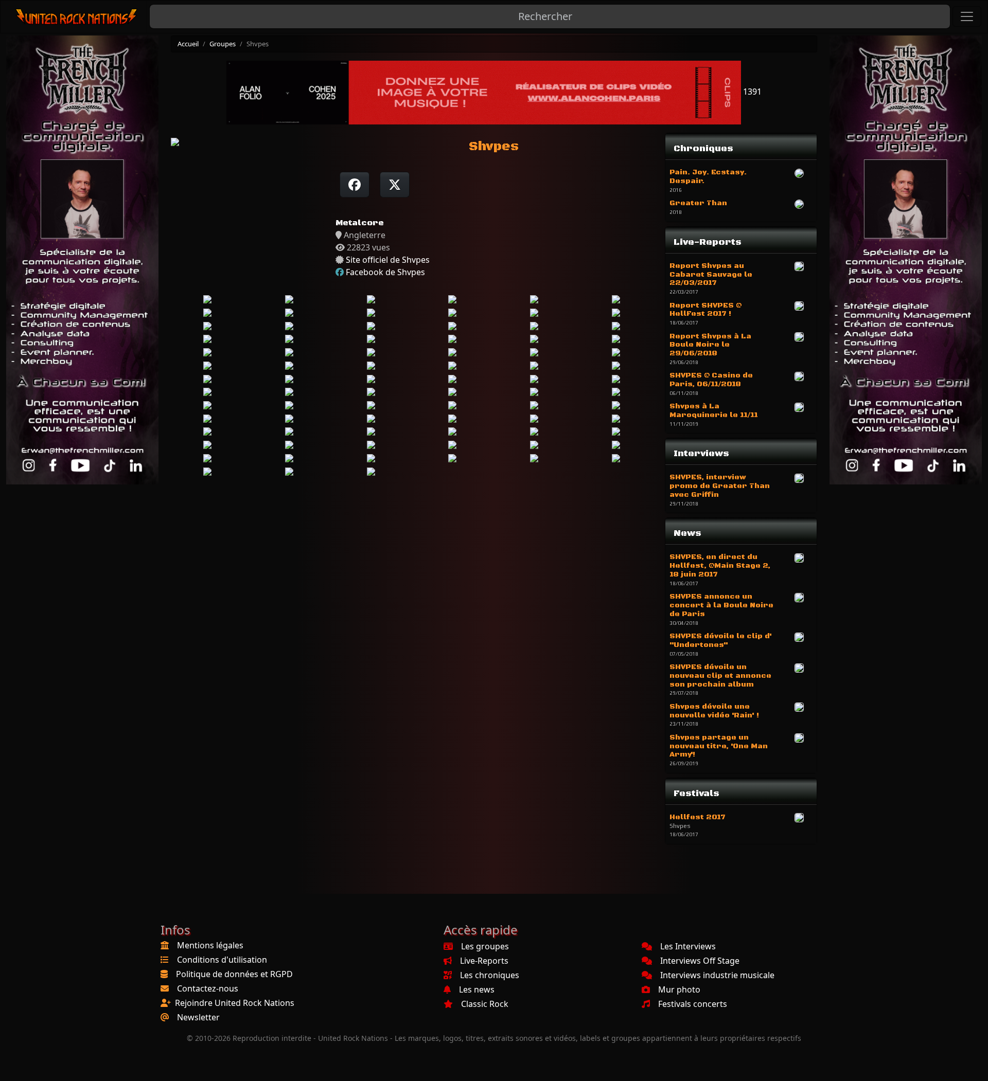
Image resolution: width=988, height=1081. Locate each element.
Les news (477, 989)
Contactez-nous (207, 988)
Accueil (188, 43)
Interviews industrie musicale (717, 975)
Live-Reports (484, 960)
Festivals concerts (692, 1004)
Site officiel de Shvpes (388, 259)
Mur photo (679, 989)
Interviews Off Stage (699, 960)
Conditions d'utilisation (222, 959)
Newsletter (198, 1017)
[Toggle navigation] (966, 16)
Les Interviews (688, 946)
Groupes (222, 43)
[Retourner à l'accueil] (77, 17)
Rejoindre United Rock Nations (234, 1002)
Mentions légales (210, 945)
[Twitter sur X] (395, 184)
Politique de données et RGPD (234, 974)
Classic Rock (484, 1004)
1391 (751, 91)
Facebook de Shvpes (385, 272)
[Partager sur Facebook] (354, 184)
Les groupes (485, 946)
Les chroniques (489, 975)
